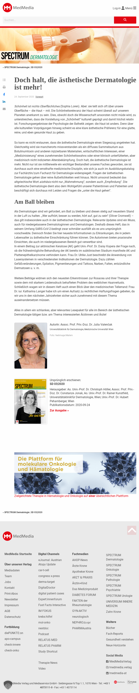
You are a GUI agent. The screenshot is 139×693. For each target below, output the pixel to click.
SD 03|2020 (36, 67)
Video (42, 668)
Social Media (114, 655)
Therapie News (47, 662)
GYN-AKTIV (79, 611)
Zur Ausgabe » (59, 410)
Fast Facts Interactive (52, 605)
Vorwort (39, 96)
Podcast (43, 634)
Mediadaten (12, 570)
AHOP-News (80, 560)
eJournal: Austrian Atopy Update (50, 562)
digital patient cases (51, 593)
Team (8, 576)
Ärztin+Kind (79, 583)
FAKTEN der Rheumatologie (82, 603)
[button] (8, 685)
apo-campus (12, 639)
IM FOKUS (44, 611)
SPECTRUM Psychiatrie (113, 588)
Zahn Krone (113, 611)
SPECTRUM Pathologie (113, 578)
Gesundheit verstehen (120, 639)
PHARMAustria (81, 628)
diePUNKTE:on (14, 633)
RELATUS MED (47, 640)
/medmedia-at (117, 673)
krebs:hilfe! (45, 616)
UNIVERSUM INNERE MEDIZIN (119, 604)
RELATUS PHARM (49, 645)
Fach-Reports (114, 633)
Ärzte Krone (79, 566)
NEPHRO (81, 622)
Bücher (110, 628)
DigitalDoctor (46, 587)
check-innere (12, 644)
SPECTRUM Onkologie (113, 567)
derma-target (46, 582)
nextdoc (43, 628)
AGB (7, 611)
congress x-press (49, 576)
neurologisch (80, 616)
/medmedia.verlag (120, 667)
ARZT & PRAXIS (82, 577)
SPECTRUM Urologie (119, 596)
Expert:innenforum (50, 599)
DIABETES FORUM (84, 595)
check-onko (12, 650)
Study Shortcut (47, 651)
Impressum (12, 605)
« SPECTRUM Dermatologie (16, 67)
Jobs (8, 582)
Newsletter (11, 599)
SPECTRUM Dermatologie (114, 557)
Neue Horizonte (116, 645)
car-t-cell (43, 570)
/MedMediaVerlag (119, 661)
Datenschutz (13, 617)
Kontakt (9, 588)
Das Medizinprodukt (85, 589)
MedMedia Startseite (18, 554)
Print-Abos (11, 593)
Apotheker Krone (82, 571)
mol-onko (44, 622)
